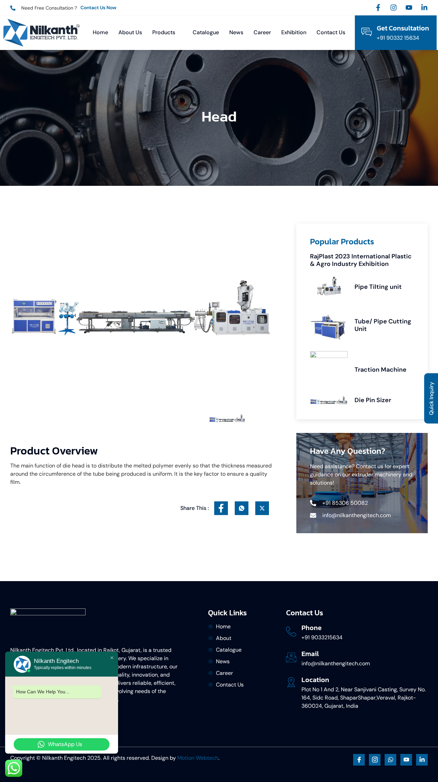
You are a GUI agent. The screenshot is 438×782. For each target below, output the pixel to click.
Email (310, 654)
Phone (311, 628)
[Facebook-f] (378, 7)
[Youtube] (408, 7)
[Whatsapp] (390, 760)
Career (262, 32)
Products (163, 32)
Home (100, 32)
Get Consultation (403, 28)
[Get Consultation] (366, 32)
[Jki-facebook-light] (359, 760)
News (236, 32)
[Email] (291, 657)
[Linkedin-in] (424, 7)
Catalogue (206, 32)
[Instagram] (393, 7)
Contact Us (331, 32)
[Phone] (291, 631)
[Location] (291, 682)
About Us (130, 32)
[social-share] (221, 508)
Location (315, 680)
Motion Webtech (197, 757)
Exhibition (293, 32)
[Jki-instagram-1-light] (375, 760)
